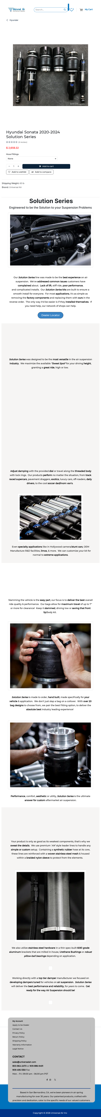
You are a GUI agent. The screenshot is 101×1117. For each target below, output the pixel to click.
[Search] (65, 9)
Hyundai (13, 20)
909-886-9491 (36, 1066)
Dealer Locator (50, 315)
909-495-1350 (19, 1070)
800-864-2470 (19, 1066)
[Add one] (18, 166)
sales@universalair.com (24, 1062)
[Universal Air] (16, 9)
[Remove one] (8, 166)
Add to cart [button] (48, 166)
